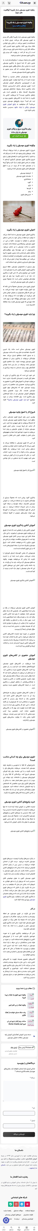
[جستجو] (11, 1227)
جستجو (11, 1230)
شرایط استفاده (29, 1211)
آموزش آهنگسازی (18, 1035)
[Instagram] (16, 1204)
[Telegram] (21, 1204)
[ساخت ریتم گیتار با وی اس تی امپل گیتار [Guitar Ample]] (30, 1022)
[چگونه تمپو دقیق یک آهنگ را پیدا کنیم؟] (30, 996)
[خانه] (34, 1227)
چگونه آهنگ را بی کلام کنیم (17, 1005)
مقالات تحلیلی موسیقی (15, 1038)
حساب (3, 1230)
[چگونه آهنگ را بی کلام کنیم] (30, 1005)
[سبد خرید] (9, 3)
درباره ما (16, 1219)
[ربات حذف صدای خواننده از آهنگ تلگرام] (30, 1014)
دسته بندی (26, 1230)
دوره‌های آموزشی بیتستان (13, 1215)
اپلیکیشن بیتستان (27, 1219)
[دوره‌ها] (19, 1227)
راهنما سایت (7, 1211)
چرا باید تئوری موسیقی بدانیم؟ (18, 400)
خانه (34, 1230)
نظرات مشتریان (28, 1215)
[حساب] (4, 1227)
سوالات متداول (18, 1211)
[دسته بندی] (27, 1227)
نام (33, 1108)
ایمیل (32, 1121)
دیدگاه (32, 1078)
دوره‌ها (19, 1230)
